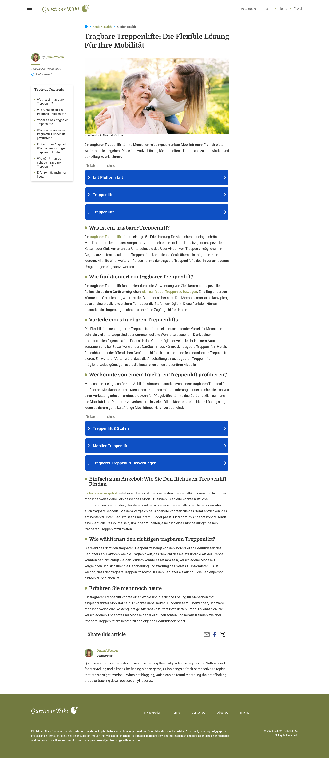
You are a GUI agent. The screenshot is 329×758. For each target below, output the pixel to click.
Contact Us (198, 712)
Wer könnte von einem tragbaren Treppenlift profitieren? (52, 134)
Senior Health (102, 27)
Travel (298, 8)
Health (267, 8)
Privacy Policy (152, 712)
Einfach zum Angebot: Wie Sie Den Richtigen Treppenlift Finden (52, 148)
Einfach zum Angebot (101, 493)
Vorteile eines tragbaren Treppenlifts (53, 122)
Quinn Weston (54, 57)
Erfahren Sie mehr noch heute (52, 175)
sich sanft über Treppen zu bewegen (169, 292)
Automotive (248, 8)
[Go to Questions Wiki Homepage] (66, 9)
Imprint (244, 712)
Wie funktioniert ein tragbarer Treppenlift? (51, 112)
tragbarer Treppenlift (105, 237)
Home (283, 8)
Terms (176, 712)
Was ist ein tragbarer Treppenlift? (51, 102)
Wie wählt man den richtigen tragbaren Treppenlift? (50, 162)
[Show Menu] (29, 8)
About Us (222, 712)
